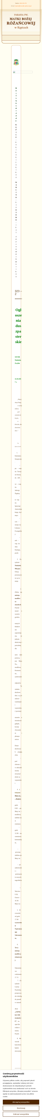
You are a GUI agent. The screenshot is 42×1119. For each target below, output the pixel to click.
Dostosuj (21, 1108)
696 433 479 (23, 3)
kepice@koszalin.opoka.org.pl (23, 6)
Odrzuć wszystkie (21, 1114)
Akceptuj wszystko (21, 1102)
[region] (21, 1094)
